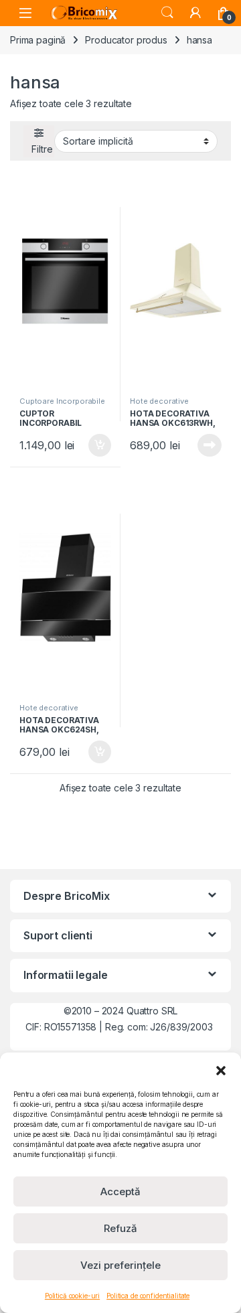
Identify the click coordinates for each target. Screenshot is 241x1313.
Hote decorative (159, 401)
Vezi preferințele (120, 1265)
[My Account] (195, 13)
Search (167, 12)
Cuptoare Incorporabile (62, 401)
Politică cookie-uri (72, 1296)
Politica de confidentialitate (147, 1296)
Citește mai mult (206, 445)
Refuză (120, 1228)
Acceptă (120, 1191)
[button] (221, 1069)
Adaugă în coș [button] (94, 445)
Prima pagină (38, 40)
